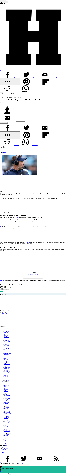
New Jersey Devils (6, 420)
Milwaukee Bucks (6, 369)
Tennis (5, 443)
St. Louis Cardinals (6, 402)
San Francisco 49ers (7, 351)
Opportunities (4, 449)
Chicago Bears (6, 335)
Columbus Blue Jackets (7, 413)
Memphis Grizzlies (6, 368)
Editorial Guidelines (5, 448)
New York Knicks (6, 372)
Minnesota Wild (6, 418)
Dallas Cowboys (6, 336)
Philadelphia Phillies (7, 398)
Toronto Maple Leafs (7, 428)
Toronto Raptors (6, 378)
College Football (6, 435)
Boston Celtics (6, 357)
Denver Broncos (56, 218)
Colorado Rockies (6, 389)
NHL (3, 406)
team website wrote (8, 218)
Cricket (5, 436)
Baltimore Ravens (6, 331)
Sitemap (3, 451)
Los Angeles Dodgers (7, 393)
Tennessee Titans (6, 354)
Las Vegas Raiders (6, 344)
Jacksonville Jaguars (7, 341)
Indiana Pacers (6, 365)
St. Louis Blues (6, 427)
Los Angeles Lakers (7, 367)
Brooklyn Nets (6, 358)
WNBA (5, 440)
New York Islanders (7, 421)
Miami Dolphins (6, 345)
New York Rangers (6, 422)
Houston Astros (6, 391)
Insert (9, 474)
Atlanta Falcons (6, 330)
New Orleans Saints (7, 347)
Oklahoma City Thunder (7, 373)
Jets (0, 226)
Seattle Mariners (6, 401)
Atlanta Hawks (6, 356)
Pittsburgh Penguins (7, 424)
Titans (52, 228)
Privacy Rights (4, 452)
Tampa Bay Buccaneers (7, 353)
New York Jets (6, 349)
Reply (1, 472)
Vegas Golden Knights (7, 431)
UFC (4, 439)
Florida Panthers (6, 416)
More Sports (4, 433)
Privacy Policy (4, 450)
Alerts (1, 92)
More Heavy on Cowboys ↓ (4, 313)
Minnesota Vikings (6, 346)
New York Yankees (6, 397)
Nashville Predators (6, 419)
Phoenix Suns (6, 375)
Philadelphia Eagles (7, 350)
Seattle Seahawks (6, 352)
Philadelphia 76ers (6, 374)
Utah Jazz (5, 379)
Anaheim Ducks (6, 407)
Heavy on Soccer (6, 442)
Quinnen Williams (54, 225)
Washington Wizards (7, 380)
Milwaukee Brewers (7, 395)
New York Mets (6, 396)
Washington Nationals (7, 405)
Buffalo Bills (6, 332)
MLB (3, 381)
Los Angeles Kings (6, 417)
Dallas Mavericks (6, 361)
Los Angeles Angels (7, 392)
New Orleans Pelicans (7, 371)
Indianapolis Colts (6, 340)
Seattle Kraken (6, 426)
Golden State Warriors (7, 364)
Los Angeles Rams (6, 343)
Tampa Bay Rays (6, 403)
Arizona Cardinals (6, 329)
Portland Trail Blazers (7, 376)
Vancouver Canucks (7, 430)
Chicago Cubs (6, 386)
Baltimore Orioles (6, 384)
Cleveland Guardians (7, 388)
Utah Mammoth (6, 429)
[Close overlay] (0, 102)
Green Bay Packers (6, 338)
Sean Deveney (5, 152)
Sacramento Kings (6, 377)
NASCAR (5, 438)
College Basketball (6, 434)
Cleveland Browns (6, 334)
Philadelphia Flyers (6, 423)
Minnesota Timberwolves (7, 370)
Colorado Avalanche (7, 412)
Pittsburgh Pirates (6, 399)
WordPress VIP (20, 463)
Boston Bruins (6, 408)
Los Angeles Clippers (7, 366)
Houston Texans (6, 339)
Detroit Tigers (6, 390)
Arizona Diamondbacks (7, 382)
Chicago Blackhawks (7, 411)
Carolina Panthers (6, 333)
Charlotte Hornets (6, 359)
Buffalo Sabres (6, 409)
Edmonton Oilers (6, 415)
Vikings (17, 217)
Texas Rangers (6, 404)
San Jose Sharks (6, 425)
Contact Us (3, 447)
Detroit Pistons (6, 363)
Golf (4, 437)
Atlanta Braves (6, 383)
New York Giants (6, 348)
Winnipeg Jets (6, 432)
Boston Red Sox (6, 385)
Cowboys (4, 193)
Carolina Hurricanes (7, 410)
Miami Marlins (6, 394)
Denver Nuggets (6, 362)
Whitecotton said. (27, 242)
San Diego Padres (6, 400)
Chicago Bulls (6, 360)
